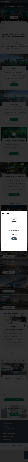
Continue (14, 222)
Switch (14, 238)
